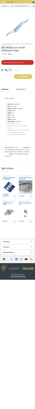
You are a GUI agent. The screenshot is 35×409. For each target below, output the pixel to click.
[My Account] (29, 2)
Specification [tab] (21, 89)
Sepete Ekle (24, 76)
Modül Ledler (29, 43)
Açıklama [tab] (4, 89)
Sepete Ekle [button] (30, 196)
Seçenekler (13, 196)
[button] (32, 12)
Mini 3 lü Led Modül (21, 43)
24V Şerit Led (22, 176)
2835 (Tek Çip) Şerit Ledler (25, 176)
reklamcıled (8, 156)
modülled (25, 154)
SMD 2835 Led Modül (6, 45)
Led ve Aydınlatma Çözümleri (19, 6)
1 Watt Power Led (23, 201)
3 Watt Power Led (7, 201)
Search (25, 2)
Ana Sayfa (4, 6)
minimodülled (18, 154)
